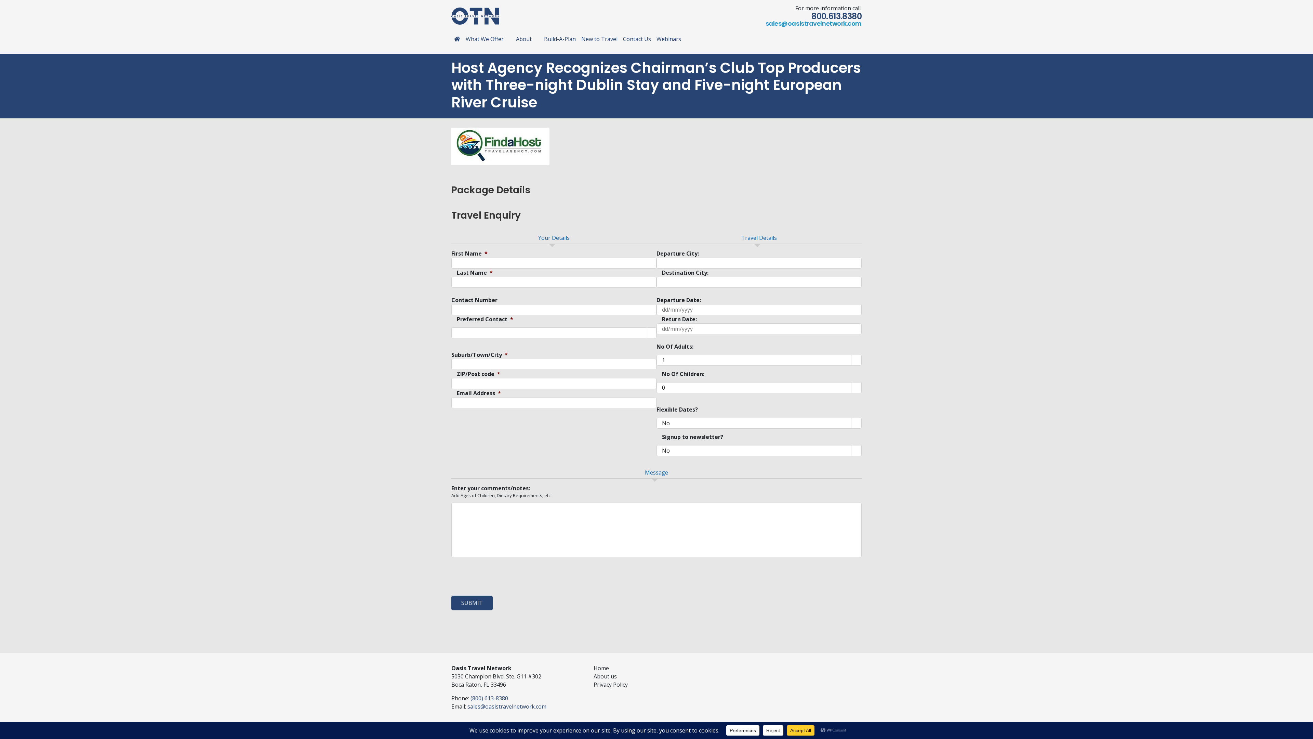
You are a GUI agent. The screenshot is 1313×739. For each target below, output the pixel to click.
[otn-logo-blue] (475, 10)
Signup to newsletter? (692, 437)
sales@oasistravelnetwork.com (814, 23)
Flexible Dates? (677, 409)
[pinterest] (849, 667)
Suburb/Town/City (479, 355)
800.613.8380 (836, 16)
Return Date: (679, 319)
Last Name (475, 272)
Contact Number (474, 300)
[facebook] (816, 667)
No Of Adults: (674, 346)
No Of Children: (683, 374)
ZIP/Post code (478, 374)
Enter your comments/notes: (490, 488)
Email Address (479, 393)
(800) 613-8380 (489, 698)
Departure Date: (678, 300)
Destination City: (685, 272)
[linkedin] (838, 667)
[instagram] (827, 667)
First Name (469, 253)
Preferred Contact (485, 319)
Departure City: (677, 253)
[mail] (860, 667)
